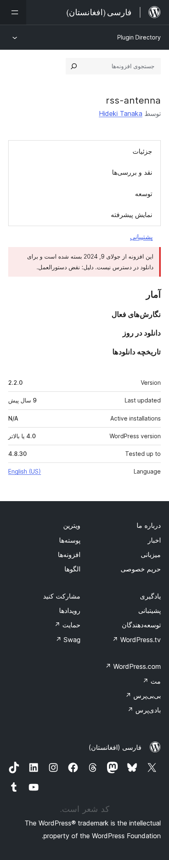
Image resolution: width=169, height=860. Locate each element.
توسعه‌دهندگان (141, 625)
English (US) (24, 471)
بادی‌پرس (144, 710)
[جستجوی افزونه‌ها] (74, 66)
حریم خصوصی (141, 569)
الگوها (72, 569)
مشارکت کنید (61, 596)
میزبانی (151, 554)
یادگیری (150, 596)
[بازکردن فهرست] (13, 12)
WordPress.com (133, 666)
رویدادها (69, 610)
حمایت (67, 625)
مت (151, 681)
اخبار (154, 540)
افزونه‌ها (69, 554)
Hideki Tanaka (120, 113)
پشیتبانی (149, 610)
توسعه (143, 194)
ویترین (71, 525)
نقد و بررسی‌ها (132, 172)
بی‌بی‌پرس (143, 695)
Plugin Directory (139, 37)
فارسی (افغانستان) (115, 747)
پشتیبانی (141, 237)
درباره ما (149, 525)
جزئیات (142, 151)
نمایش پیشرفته (131, 214)
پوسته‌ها (69, 540)
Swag (67, 640)
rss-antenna (133, 100)
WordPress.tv (136, 640)
